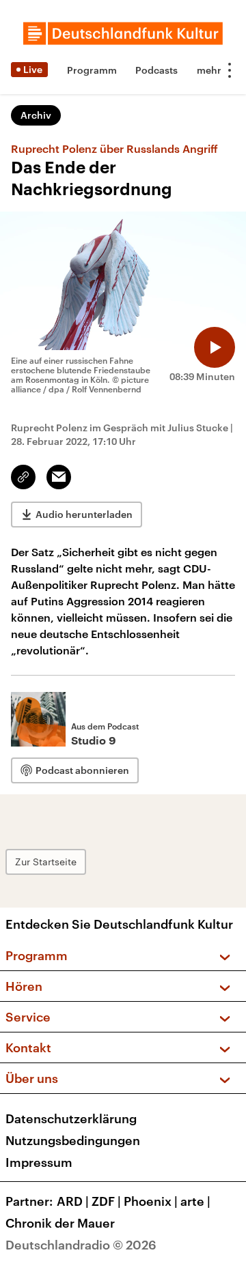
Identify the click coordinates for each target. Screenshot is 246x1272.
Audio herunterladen (84, 514)
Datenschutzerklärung (71, 1118)
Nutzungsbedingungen (72, 1140)
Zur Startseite (46, 861)
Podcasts (156, 70)
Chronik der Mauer (60, 1222)
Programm (92, 70)
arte (195, 1201)
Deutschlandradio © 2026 (80, 1244)
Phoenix (151, 1201)
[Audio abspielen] (214, 347)
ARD (73, 1201)
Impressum (38, 1162)
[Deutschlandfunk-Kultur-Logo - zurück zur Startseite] (123, 33)
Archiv (35, 115)
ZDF (106, 1201)
